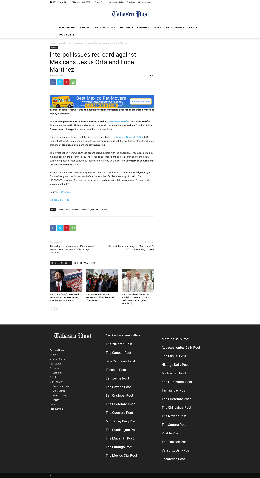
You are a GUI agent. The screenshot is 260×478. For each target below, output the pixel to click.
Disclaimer (131, 2)
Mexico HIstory (60, 395)
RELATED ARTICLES (60, 263)
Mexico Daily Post (59, 199)
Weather (57, 399)
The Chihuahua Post (176, 407)
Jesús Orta (95, 210)
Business (142, 27)
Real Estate (126, 27)
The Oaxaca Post (118, 387)
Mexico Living (174, 27)
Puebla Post (171, 433)
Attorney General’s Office (130, 137)
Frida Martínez (72, 210)
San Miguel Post (174, 356)
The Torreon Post (175, 442)
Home (52, 43)
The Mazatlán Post (120, 438)
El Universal (65, 192)
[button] (206, 27)
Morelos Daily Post (176, 339)
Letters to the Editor (116, 2)
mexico (105, 210)
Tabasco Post (116, 370)
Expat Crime (59, 390)
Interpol (84, 210)
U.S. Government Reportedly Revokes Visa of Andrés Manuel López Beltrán (100, 297)
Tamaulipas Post (174, 390)
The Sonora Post (174, 425)
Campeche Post (117, 378)
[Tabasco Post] (130, 14)
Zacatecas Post (173, 459)
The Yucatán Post (119, 344)
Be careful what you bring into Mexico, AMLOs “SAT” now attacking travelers (131, 248)
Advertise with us (144, 2)
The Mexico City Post (121, 455)
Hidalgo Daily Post (175, 365)
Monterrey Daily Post (121, 421)
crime (60, 210)
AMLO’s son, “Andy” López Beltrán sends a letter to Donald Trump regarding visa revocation (65, 297)
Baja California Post (120, 361)
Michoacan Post (174, 373)
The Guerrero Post (119, 413)
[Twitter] (60, 82)
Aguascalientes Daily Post (181, 347)
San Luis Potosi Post (177, 382)
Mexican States (104, 27)
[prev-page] (51, 309)
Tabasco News (67, 27)
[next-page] (56, 309)
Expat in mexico (61, 386)
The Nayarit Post (174, 416)
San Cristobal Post (119, 395)
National (85, 27)
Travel (158, 27)
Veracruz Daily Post (176, 450)
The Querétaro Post (120, 404)
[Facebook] (53, 82)
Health (193, 27)
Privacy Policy (100, 2)
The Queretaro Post (176, 399)
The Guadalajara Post (122, 430)
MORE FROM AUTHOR (84, 263)
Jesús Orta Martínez (119, 121)
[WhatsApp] (73, 82)
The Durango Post (119, 447)
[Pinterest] (66, 82)
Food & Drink (66, 34)
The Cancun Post (118, 353)
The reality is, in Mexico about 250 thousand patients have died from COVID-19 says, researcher (72, 249)
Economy (57, 372)
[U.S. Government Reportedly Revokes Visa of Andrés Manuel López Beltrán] (102, 280)
